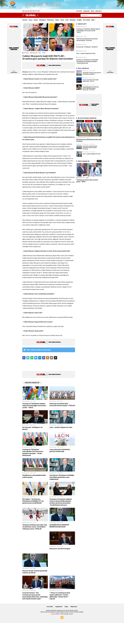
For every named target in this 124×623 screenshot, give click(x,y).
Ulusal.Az (53, 614)
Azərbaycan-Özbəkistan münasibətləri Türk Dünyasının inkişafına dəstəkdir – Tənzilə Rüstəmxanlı (32, 452)
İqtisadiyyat (42, 20)
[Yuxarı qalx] (119, 618)
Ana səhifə (50, 606)
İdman (62, 20)
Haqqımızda (58, 606)
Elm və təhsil (86, 20)
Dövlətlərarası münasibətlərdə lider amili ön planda (34, 476)
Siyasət (36, 20)
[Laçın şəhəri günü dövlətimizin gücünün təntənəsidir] (62, 439)
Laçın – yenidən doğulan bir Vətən (61, 427)
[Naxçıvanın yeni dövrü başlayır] (62, 538)
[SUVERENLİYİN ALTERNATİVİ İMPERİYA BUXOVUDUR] (62, 514)
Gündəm (24, 20)
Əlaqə (66, 606)
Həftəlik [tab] (89, 121)
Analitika (79, 20)
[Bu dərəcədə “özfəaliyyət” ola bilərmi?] (35, 417)
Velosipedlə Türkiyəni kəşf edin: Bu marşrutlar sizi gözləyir (92, 73)
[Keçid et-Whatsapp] (33, 11)
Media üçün (74, 606)
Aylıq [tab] (97, 121)
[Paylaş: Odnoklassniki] (47, 357)
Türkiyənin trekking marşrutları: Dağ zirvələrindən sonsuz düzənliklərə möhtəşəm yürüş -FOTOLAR (34, 527)
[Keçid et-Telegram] (31, 11)
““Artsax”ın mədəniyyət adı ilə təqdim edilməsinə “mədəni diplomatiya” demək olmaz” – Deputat (60, 596)
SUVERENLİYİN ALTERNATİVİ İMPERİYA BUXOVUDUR (59, 526)
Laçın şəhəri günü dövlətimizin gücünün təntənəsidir (60, 450)
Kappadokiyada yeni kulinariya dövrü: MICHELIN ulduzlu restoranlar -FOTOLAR (91, 88)
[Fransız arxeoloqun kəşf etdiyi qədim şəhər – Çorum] (79, 80)
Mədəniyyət (50, 20)
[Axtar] (100, 15)
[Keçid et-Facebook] (23, 11)
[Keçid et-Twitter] (26, 11)
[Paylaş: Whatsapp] (31, 357)
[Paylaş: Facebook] (23, 357)
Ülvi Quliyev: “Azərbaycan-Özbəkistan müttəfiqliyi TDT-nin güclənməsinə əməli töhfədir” (33, 501)
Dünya (30, 20)
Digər (92, 20)
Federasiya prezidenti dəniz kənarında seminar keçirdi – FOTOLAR (62, 404)
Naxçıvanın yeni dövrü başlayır (60, 548)
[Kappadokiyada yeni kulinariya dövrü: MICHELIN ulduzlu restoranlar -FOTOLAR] (79, 87)
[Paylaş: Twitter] (27, 357)
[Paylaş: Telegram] (39, 357)
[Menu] (24, 15)
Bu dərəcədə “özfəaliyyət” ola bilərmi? (32, 428)
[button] (55, 357)
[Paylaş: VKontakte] (43, 357)
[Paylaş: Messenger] (35, 357)
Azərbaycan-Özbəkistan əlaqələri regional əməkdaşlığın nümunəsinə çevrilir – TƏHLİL (34, 405)
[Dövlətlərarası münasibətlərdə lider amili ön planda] (35, 464)
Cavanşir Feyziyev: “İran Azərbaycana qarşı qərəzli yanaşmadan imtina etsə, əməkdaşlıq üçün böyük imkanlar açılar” (35, 596)
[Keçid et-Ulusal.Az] (31, 15)
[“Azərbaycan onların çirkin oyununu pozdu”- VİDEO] (89, 169)
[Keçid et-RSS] (39, 11)
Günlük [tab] (80, 121)
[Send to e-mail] (51, 357)
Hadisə (57, 20)
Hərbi (66, 20)
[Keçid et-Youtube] (36, 11)
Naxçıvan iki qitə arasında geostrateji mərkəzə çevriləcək (34, 572)
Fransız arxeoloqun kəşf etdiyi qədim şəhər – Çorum (90, 80)
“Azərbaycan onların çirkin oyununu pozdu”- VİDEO (87, 180)
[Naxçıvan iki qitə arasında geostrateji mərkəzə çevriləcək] (35, 560)
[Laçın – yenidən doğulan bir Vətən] (62, 417)
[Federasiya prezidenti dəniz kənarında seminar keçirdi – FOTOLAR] (62, 393)
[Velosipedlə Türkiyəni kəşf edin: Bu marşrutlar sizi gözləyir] (79, 73)
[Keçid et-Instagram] (28, 11)
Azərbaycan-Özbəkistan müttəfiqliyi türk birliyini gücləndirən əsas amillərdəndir (62, 477)
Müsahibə (72, 20)
